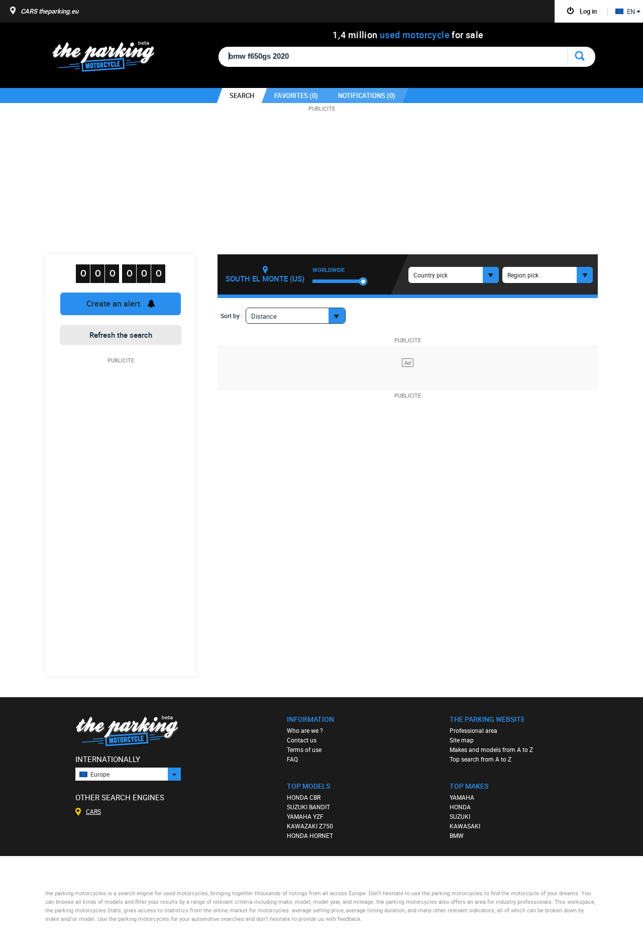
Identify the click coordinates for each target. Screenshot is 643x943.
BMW (457, 835)
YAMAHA (462, 797)
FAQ (292, 759)
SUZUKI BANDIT (308, 807)
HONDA (460, 807)
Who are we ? (305, 730)
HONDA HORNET (310, 835)
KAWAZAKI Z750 (310, 826)
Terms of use (304, 749)
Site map (462, 740)
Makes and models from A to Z (491, 749)
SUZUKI (460, 816)
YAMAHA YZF (305, 816)
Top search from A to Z (480, 759)
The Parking (109, 59)
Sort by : (232, 316)
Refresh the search (120, 335)
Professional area (473, 730)
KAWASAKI (465, 826)
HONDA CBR (303, 797)
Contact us (301, 740)
